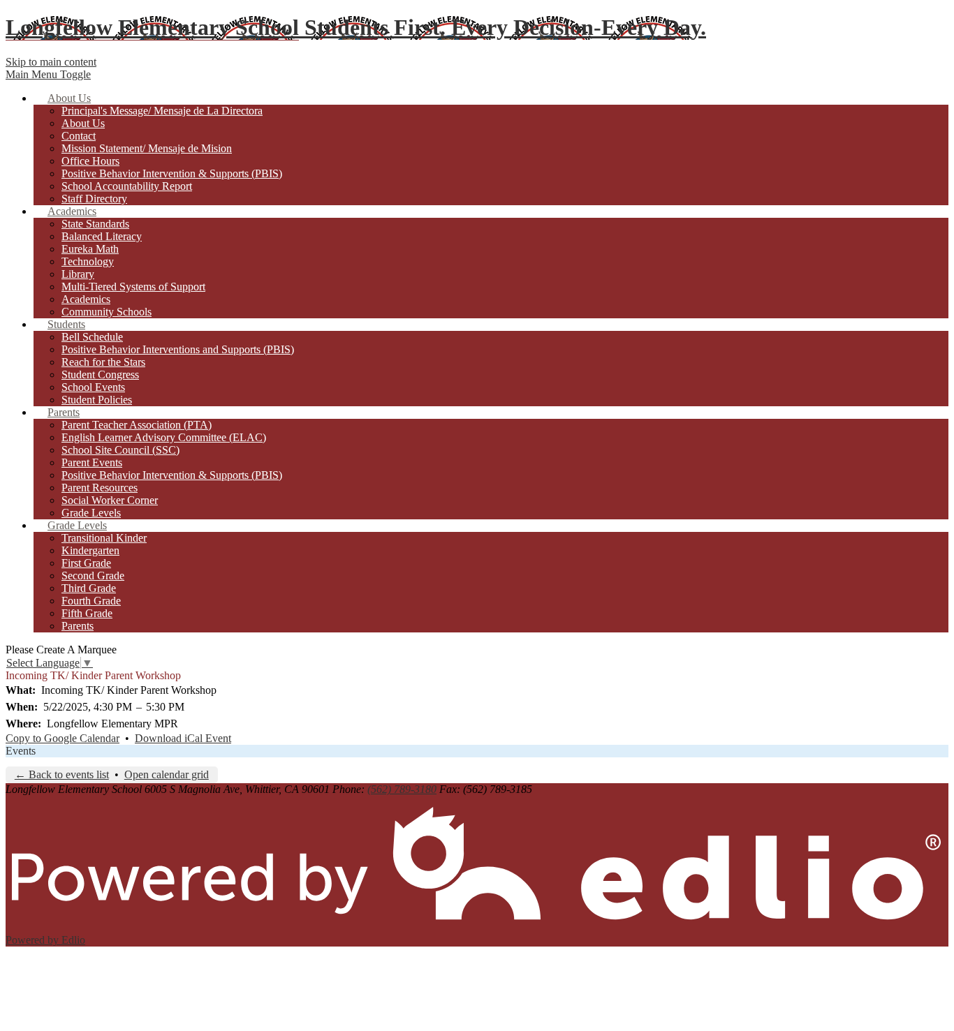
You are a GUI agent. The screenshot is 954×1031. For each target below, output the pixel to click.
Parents (77, 626)
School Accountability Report (126, 186)
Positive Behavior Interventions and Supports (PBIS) (177, 349)
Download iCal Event (183, 738)
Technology (87, 261)
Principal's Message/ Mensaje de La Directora (162, 111)
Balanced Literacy (101, 236)
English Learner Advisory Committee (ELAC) (163, 437)
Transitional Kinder (104, 538)
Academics (85, 299)
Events (21, 751)
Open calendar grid (166, 774)
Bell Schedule (92, 337)
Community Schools (106, 312)
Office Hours (90, 161)
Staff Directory (94, 199)
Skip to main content (51, 62)
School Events (93, 387)
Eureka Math (90, 249)
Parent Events (91, 462)
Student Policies (96, 400)
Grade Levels (91, 513)
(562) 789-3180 (401, 789)
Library (77, 274)
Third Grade (88, 588)
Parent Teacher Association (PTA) (136, 425)
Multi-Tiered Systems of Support (133, 286)
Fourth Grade (91, 601)
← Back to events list (62, 774)
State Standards (95, 224)
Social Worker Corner (109, 500)
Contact (78, 136)
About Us (83, 123)
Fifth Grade (86, 613)
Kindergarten (90, 550)
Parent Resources (99, 488)
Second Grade (92, 575)
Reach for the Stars (103, 362)
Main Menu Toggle (48, 74)
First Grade (86, 563)
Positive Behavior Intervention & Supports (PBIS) (171, 173)
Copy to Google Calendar (62, 738)
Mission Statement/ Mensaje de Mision (146, 148)
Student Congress (100, 374)
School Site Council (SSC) (120, 450)
